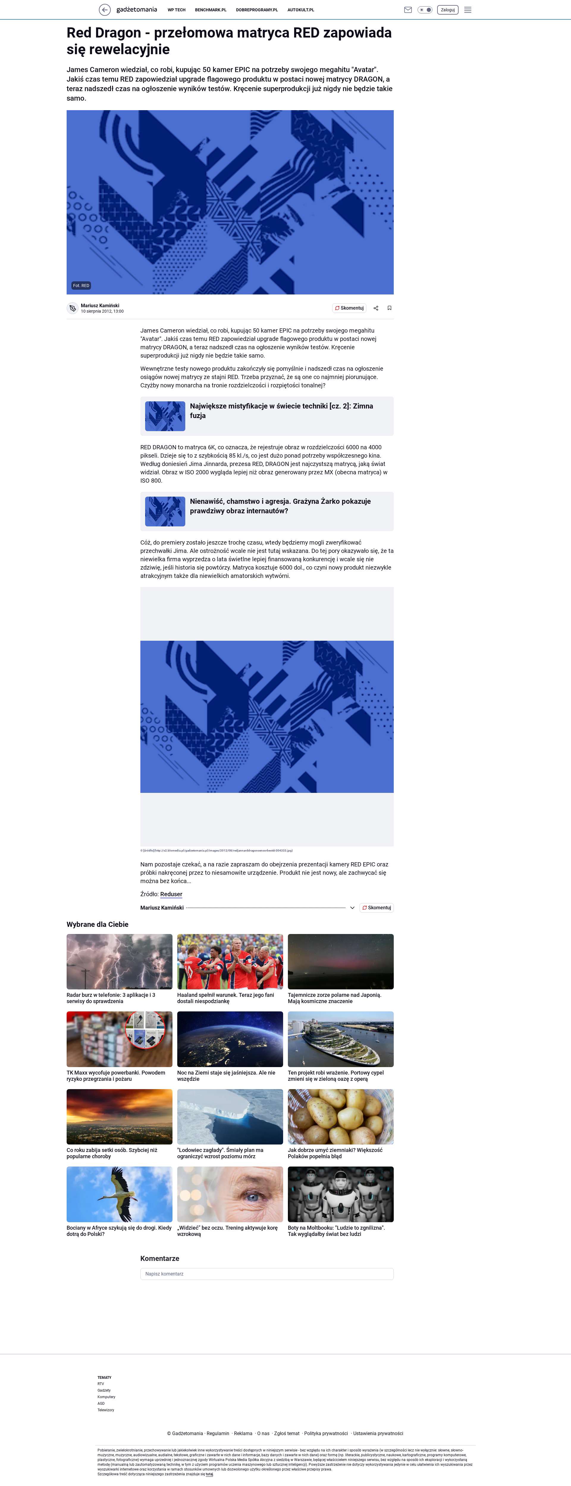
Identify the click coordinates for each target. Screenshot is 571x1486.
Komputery (106, 1397)
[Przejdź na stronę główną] (105, 14)
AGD (101, 1403)
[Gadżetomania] (141, 9)
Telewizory (106, 1410)
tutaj (209, 1474)
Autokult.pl (301, 9)
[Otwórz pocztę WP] (408, 10)
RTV (101, 1384)
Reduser (171, 894)
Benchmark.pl (211, 9)
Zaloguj (448, 9)
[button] (425, 9)
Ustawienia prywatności (377, 1433)
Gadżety (104, 1390)
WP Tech (177, 9)
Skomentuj (352, 308)
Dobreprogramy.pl (257, 9)
